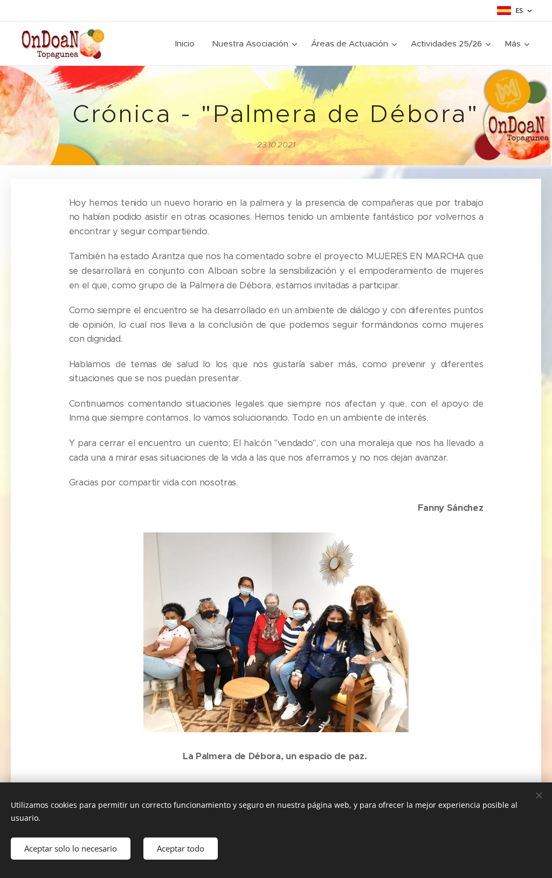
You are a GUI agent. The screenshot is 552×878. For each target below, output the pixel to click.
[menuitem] (187, 43)
